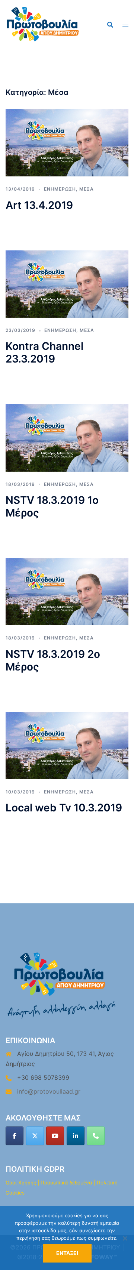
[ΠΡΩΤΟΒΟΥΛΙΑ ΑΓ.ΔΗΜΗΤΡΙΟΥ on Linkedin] (75, 1135)
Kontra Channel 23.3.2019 (44, 352)
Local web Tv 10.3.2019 (64, 807)
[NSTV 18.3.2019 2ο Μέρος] (67, 591)
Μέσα (86, 189)
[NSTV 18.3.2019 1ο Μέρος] (67, 437)
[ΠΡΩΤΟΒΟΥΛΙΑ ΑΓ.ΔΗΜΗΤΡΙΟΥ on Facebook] (14, 1135)
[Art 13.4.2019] (67, 142)
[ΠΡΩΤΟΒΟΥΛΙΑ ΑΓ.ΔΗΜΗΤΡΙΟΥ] (43, 23)
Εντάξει (67, 1253)
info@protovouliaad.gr (48, 1091)
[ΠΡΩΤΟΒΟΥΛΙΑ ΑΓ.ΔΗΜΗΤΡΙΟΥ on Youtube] (55, 1135)
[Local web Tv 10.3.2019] (67, 745)
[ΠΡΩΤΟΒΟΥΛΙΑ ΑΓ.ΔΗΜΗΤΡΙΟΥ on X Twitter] (35, 1135)
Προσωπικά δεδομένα (66, 1183)
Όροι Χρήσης (21, 1183)
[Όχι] (124, 1238)
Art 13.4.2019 (39, 205)
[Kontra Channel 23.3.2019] (67, 283)
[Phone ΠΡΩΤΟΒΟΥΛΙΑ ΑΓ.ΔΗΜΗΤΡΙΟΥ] (96, 1135)
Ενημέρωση (60, 189)
